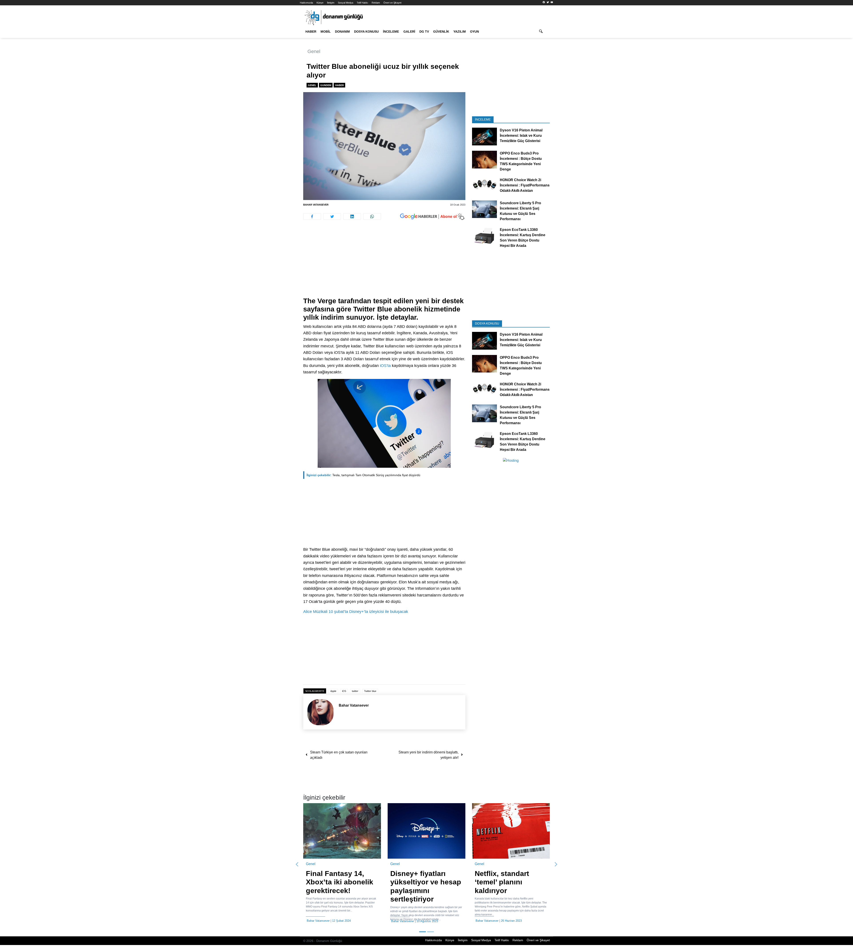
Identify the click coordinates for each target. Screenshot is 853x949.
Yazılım (459, 31)
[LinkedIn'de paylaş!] (352, 216)
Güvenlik (441, 31)
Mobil (326, 31)
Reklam (376, 2)
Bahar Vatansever (316, 204)
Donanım (342, 31)
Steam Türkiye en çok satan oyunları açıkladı (338, 754)
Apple (333, 691)
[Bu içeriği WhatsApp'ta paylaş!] (372, 216)
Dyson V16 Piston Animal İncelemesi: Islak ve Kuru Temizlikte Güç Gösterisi (521, 135)
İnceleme (391, 31)
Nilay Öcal (549, 920)
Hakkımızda (306, 2)
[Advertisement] (280, 80)
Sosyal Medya (345, 2)
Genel (313, 51)
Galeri (409, 31)
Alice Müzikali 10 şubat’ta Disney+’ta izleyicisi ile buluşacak (355, 611)
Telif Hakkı (362, 2)
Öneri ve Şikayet (392, 2)
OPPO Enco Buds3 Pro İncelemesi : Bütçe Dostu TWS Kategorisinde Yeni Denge (521, 161)
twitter (355, 691)
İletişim (330, 2)
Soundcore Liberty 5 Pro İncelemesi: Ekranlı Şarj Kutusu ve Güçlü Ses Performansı (520, 211)
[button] (297, 866)
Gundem (325, 85)
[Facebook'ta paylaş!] (312, 216)
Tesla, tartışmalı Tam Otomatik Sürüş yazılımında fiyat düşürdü (363, 475)
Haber (310, 31)
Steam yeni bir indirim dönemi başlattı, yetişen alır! (428, 754)
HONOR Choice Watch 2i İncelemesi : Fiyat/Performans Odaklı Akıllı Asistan (525, 185)
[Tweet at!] (332, 216)
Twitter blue (370, 691)
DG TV (424, 31)
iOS (344, 691)
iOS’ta (385, 365)
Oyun (474, 31)
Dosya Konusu (366, 31)
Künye (320, 2)
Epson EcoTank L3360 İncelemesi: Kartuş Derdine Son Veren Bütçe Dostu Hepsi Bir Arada (522, 237)
